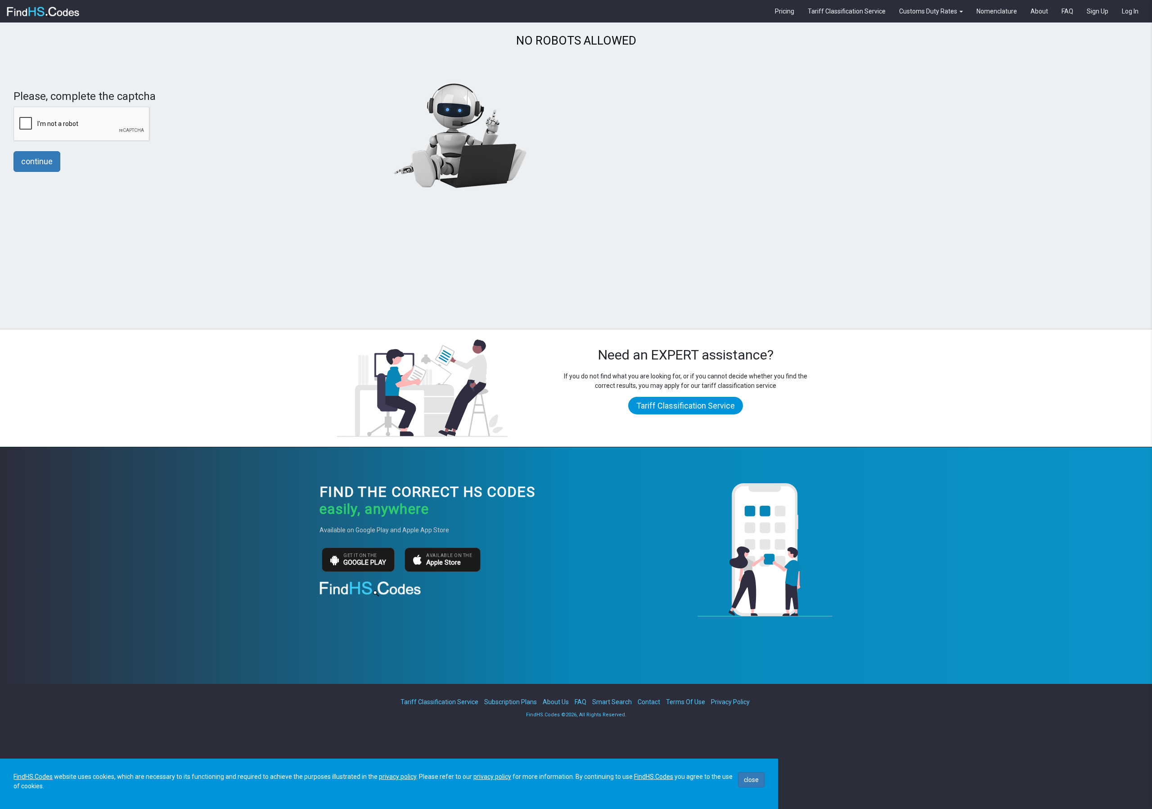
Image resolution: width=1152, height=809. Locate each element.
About (1039, 11)
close (751, 779)
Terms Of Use (685, 702)
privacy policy (397, 776)
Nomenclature (996, 11)
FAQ (1067, 11)
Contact (649, 702)
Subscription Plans (510, 702)
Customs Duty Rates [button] (928, 11)
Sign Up (1097, 11)
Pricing (784, 11)
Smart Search (612, 702)
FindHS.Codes (33, 776)
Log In (1130, 11)
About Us (556, 702)
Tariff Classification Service (847, 11)
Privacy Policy (730, 702)
